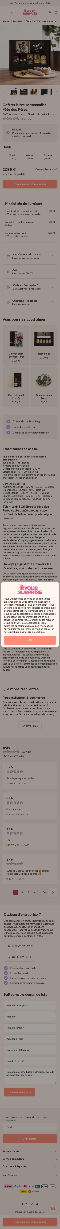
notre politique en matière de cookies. (24, 631)
